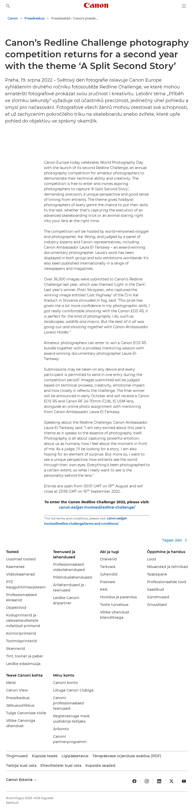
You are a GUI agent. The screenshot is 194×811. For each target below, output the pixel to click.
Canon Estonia (19, 779)
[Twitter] (171, 781)
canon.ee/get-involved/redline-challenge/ (97, 507)
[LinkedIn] (159, 781)
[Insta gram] (147, 781)
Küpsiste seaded (100, 765)
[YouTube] (184, 781)
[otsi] (8, 6)
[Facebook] (134, 781)
